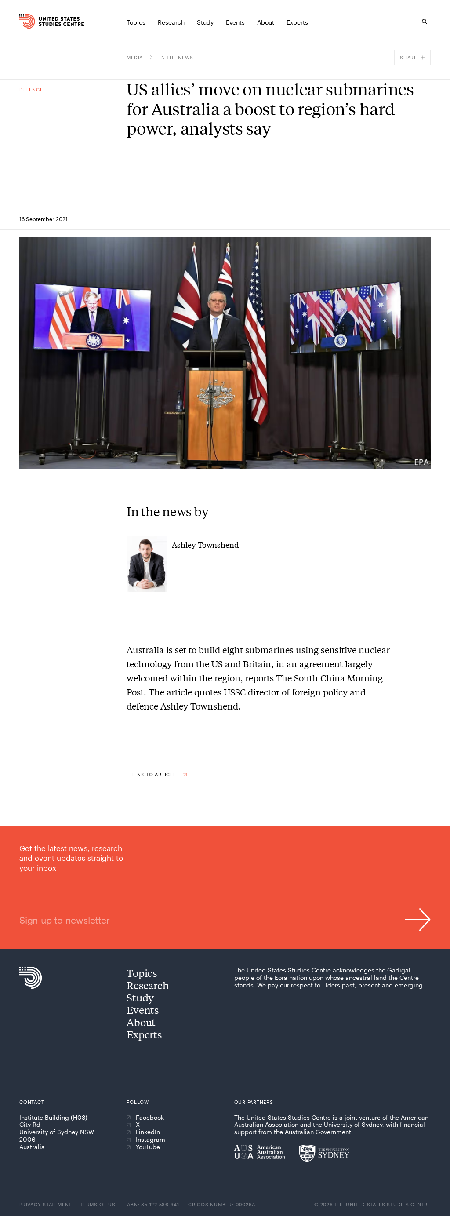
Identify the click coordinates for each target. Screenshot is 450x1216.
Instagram (150, 1139)
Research (148, 985)
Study (140, 997)
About (141, 1022)
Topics (142, 972)
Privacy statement (45, 1204)
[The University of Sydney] (324, 1153)
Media (135, 57)
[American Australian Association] (259, 1152)
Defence (31, 89)
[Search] (424, 21)
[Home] (28, 21)
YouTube (148, 1146)
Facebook (150, 1117)
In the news (176, 57)
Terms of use (99, 1204)
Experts (144, 1034)
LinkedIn (148, 1132)
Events (143, 1009)
